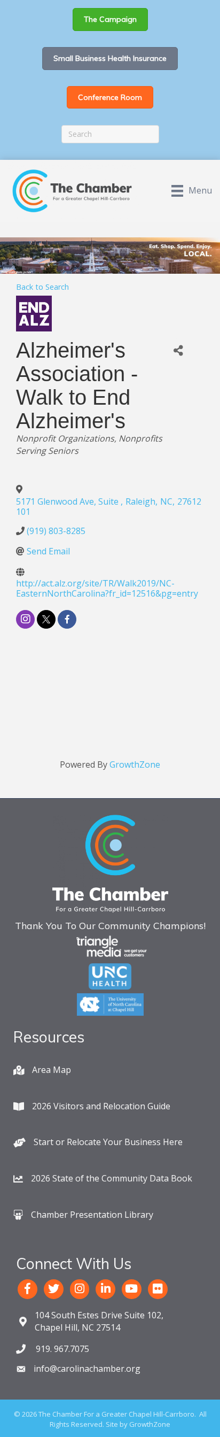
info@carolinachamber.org (87, 1368)
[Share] (179, 350)
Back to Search (42, 287)
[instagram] (25, 619)
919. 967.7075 (61, 1349)
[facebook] (67, 619)
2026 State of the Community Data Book (111, 1178)
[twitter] (46, 619)
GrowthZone (134, 764)
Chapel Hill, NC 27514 (99, 1321)
